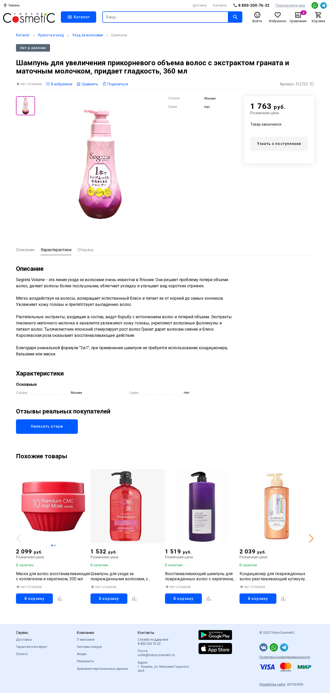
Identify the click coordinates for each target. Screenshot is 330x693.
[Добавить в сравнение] (59, 598)
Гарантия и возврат (31, 647)
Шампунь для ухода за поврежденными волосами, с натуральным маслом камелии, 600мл (127, 576)
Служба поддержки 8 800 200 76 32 (153, 642)
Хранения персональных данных (102, 669)
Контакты (220, 5)
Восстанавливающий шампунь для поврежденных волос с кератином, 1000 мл (199, 576)
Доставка (200, 5)
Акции (81, 654)
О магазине (85, 639)
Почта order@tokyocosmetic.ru (156, 653)
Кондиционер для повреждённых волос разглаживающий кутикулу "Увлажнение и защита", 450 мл (272, 576)
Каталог (23, 35)
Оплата (22, 654)
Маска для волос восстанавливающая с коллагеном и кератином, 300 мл (53, 576)
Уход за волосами (87, 35)
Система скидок (89, 647)
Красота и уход (51, 35)
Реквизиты (85, 661)
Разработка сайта (272, 684)
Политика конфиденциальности (284, 657)
